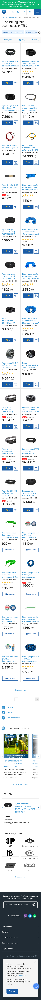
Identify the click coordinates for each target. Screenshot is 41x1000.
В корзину (8, 83)
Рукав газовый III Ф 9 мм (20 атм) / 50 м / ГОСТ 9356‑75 (10, 365)
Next (38, 756)
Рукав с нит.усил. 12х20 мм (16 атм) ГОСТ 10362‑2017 (8, 232)
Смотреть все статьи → (20, 784)
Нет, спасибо (35, 962)
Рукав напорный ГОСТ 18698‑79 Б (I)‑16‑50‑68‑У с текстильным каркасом (30, 453)
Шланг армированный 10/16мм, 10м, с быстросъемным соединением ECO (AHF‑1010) (30, 577)
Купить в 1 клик (16, 83)
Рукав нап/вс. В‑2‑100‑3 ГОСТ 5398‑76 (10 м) (7, 451)
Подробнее (22, 976)
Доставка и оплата (10, 937)
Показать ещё (20, 690)
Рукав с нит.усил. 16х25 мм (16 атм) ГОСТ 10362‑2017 (8, 276)
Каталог (5, 932)
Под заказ (11, 550)
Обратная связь (14, 916)
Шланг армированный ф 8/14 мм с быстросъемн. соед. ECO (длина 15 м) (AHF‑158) (10, 661)
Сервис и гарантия (10, 943)
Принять (12, 991)
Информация (7, 949)
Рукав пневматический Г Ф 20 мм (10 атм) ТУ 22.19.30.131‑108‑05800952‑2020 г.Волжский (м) (14, 323)
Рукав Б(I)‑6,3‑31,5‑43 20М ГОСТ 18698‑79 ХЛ (10, 187)
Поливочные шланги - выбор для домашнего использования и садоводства (14, 765)
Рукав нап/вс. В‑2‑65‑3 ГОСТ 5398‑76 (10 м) (7, 409)
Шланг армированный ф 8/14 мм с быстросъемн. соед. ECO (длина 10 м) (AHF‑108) (10, 621)
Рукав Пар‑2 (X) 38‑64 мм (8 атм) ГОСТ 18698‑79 (10, 493)
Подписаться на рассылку (17, 905)
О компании (7, 926)
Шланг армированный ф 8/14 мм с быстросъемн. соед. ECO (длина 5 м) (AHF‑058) (30, 537)
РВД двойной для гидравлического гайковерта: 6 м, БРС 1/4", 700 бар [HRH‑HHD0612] (30, 150)
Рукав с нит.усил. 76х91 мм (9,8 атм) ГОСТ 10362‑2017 (29, 493)
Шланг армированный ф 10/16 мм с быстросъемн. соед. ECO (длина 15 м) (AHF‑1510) (30, 661)
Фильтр (36, 40)
